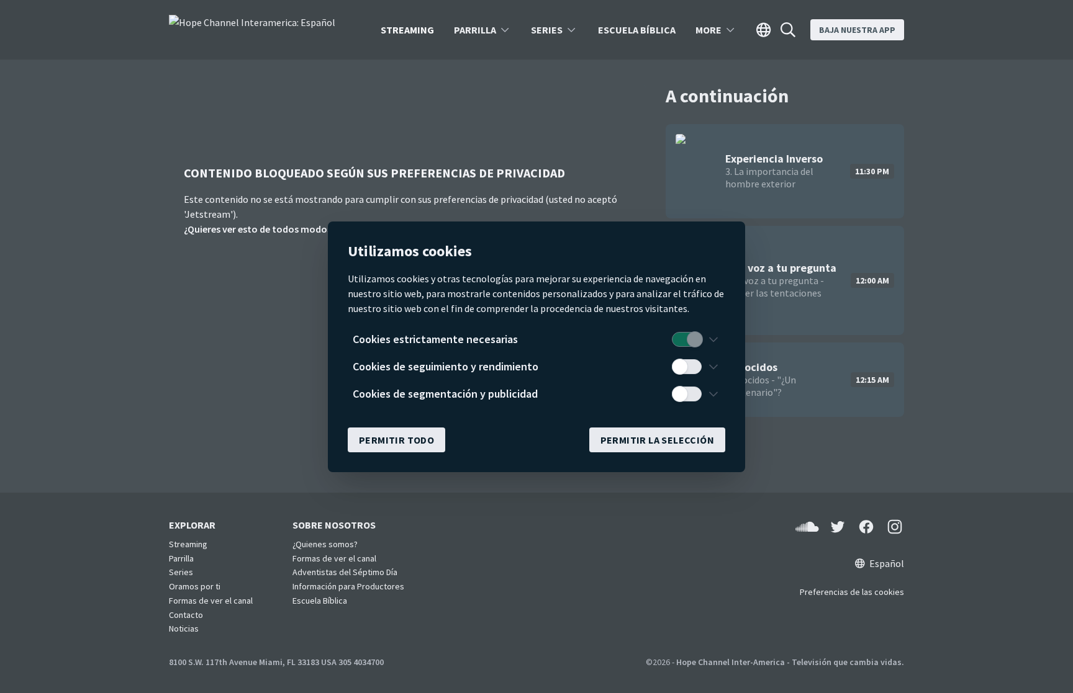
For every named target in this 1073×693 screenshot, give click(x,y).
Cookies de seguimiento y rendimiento (445, 366)
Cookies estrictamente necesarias (435, 339)
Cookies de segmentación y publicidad (445, 394)
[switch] (687, 339)
